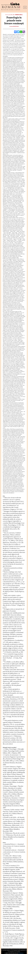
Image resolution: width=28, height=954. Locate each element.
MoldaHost (20, 953)
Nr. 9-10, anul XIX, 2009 (10, 14)
